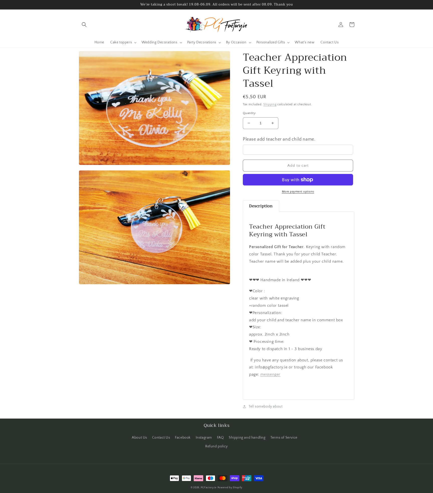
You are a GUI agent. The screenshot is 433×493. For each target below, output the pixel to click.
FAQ (220, 438)
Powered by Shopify (230, 487)
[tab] (261, 206)
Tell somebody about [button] (265, 407)
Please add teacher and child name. (279, 139)
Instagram (204, 438)
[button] (84, 24)
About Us (139, 438)
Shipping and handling (247, 438)
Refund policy (216, 446)
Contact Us (161, 438)
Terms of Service (283, 438)
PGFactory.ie (208, 487)
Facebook (183, 438)
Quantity (249, 113)
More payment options (298, 191)
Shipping (270, 104)
